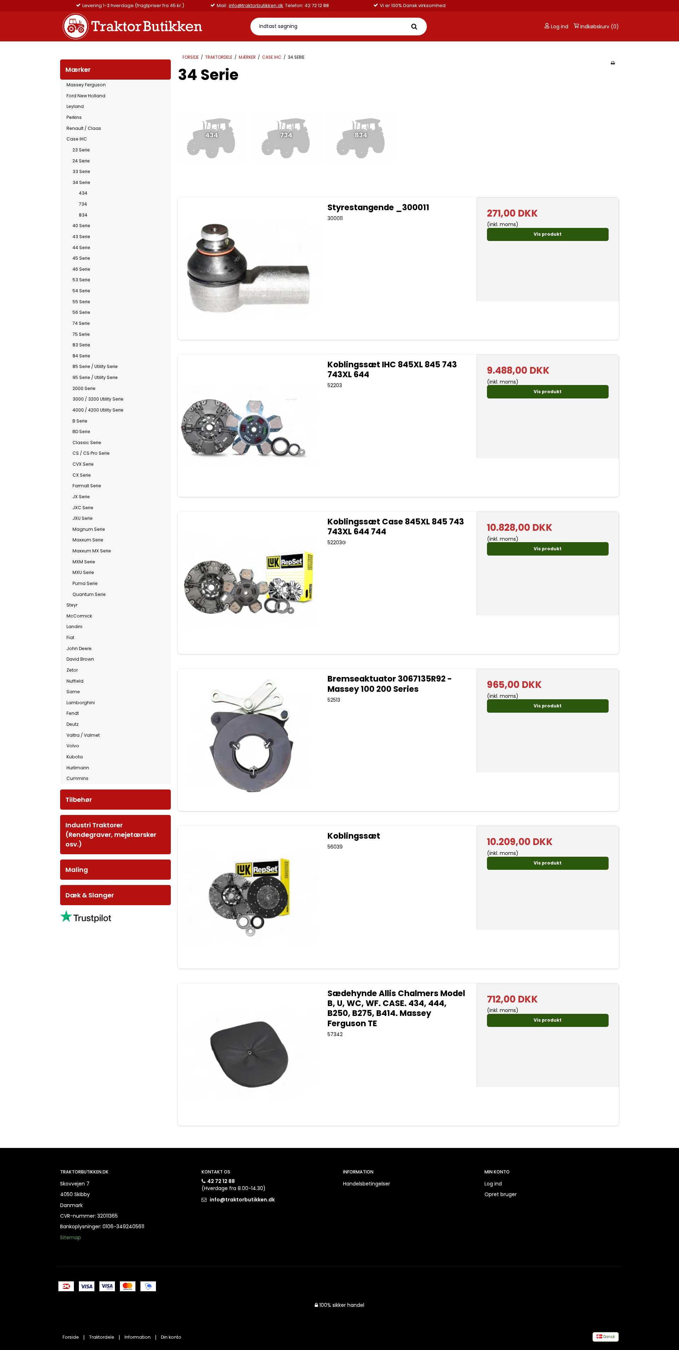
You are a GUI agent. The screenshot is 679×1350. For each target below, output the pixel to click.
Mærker (78, 69)
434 (83, 193)
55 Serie (81, 302)
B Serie (79, 421)
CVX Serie (83, 464)
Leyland (75, 106)
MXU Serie (83, 572)
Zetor (72, 670)
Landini (74, 627)
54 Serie (81, 291)
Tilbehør (78, 799)
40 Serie (81, 226)
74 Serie (81, 323)
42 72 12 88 (221, 1181)
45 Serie (81, 258)
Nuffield (74, 681)
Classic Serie (86, 443)
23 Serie (81, 150)
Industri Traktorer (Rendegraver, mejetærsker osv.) (110, 835)
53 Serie (81, 280)
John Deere (79, 648)
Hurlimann (77, 768)
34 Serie (81, 182)
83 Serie (81, 345)
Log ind (559, 26)
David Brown (80, 659)
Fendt (72, 713)
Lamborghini (80, 703)
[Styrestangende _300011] (249, 268)
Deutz (72, 724)
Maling (76, 869)
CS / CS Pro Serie (91, 453)
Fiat (70, 637)
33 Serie (81, 171)
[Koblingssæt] (249, 897)
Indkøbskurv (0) (599, 26)
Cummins (77, 778)
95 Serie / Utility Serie (95, 377)
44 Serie (81, 248)
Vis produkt (548, 234)
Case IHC (76, 139)
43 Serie (81, 237)
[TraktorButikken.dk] (151, 26)
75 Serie (81, 334)
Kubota (74, 757)
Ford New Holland (85, 96)
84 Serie (81, 356)
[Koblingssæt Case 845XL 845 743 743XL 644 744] (249, 583)
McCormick (79, 616)
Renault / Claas (83, 128)
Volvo (72, 746)
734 (83, 204)
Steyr (71, 605)
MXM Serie (83, 562)
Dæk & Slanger (89, 895)
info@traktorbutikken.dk (256, 5)
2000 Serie (83, 388)
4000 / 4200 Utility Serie (97, 410)
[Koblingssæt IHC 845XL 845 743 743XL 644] (249, 426)
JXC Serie (82, 508)
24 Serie (81, 161)
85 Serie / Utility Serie (95, 366)
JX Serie (81, 497)
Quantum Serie (89, 594)
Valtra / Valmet (83, 735)
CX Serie (81, 475)
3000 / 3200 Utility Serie (97, 399)
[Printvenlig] (612, 63)
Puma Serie (85, 583)
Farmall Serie (86, 486)
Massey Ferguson (86, 85)
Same (73, 692)
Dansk (608, 1336)
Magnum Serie (88, 529)
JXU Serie (82, 518)
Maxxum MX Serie (91, 551)
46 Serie (81, 269)
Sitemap (70, 1237)
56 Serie (81, 312)
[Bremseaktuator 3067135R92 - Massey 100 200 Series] (249, 740)
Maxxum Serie (87, 540)
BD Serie (81, 432)
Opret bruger (500, 1194)
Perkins (74, 117)
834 (83, 215)
